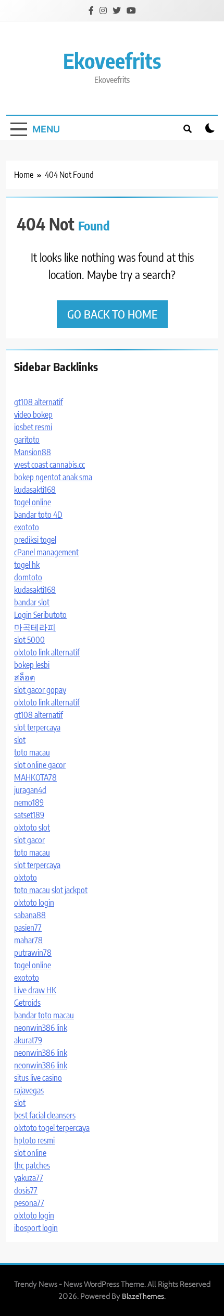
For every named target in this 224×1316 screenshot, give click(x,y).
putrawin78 (33, 952)
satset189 (29, 815)
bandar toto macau (44, 1015)
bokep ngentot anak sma (53, 477)
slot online (30, 1153)
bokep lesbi (31, 665)
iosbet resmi (33, 427)
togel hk (27, 564)
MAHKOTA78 (35, 777)
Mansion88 (32, 452)
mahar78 (28, 940)
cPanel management (46, 552)
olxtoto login (34, 902)
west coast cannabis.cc (49, 464)
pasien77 (28, 927)
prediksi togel (35, 539)
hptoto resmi (34, 1140)
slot (20, 740)
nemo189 (29, 802)
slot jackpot (70, 890)
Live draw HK (35, 990)
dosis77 (26, 1190)
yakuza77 (28, 1178)
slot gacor (29, 840)
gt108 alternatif (38, 402)
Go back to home (112, 314)
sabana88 (30, 915)
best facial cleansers (45, 1115)
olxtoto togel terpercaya (52, 1128)
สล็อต (24, 677)
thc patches (32, 1165)
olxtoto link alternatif (47, 652)
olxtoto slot (32, 827)
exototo (26, 527)
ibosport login (36, 1228)
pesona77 (29, 1203)
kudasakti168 (35, 489)
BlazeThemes (143, 1296)
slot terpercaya (37, 727)
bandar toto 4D (38, 514)
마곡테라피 (35, 627)
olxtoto (25, 877)
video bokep (33, 414)
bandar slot (31, 602)
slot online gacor (40, 765)
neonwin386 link (40, 1027)
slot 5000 (29, 640)
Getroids (27, 1002)
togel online (32, 502)
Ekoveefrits (112, 60)
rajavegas (29, 1090)
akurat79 (28, 1040)
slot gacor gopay (40, 690)
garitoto (27, 439)
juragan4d (30, 790)
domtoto (28, 577)
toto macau (32, 752)
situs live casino (38, 1078)
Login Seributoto (40, 615)
